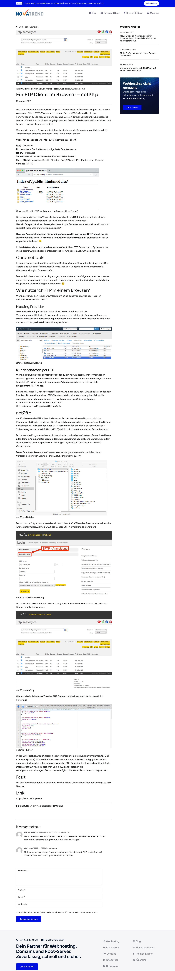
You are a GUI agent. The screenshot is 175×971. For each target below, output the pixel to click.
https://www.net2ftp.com (29, 798)
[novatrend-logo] (29, 10)
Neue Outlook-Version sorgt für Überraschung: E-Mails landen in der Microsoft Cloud (138, 38)
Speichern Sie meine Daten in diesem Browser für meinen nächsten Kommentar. (58, 912)
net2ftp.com (85, 418)
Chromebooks (83, 263)
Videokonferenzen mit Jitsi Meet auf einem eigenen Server (138, 69)
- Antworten (65, 832)
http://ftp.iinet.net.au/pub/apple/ (43, 228)
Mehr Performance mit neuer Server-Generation (138, 54)
